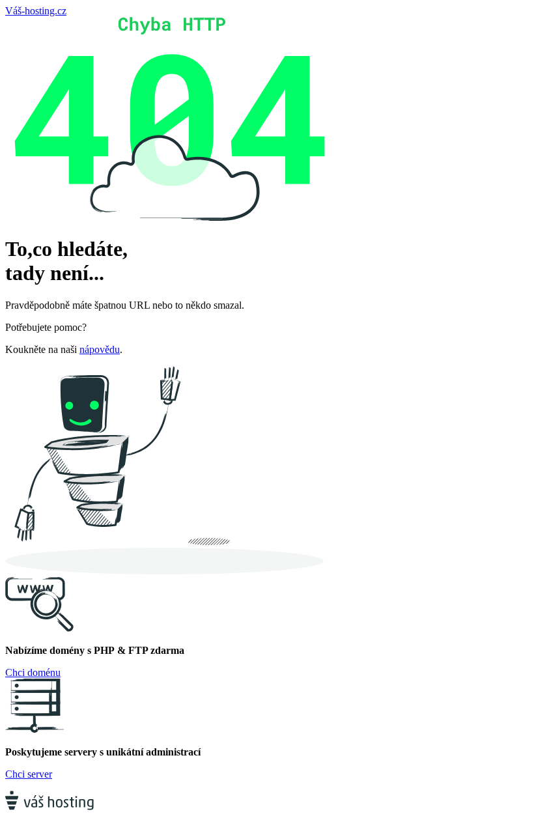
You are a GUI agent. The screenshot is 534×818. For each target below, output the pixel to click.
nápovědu (99, 349)
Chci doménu (33, 672)
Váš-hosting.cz (35, 10)
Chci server (28, 774)
